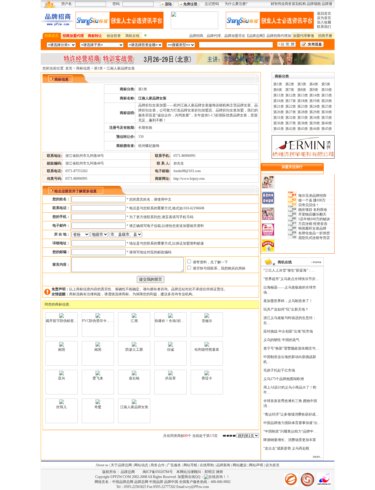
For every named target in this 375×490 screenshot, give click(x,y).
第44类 (314, 129)
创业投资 (114, 36)
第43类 (302, 129)
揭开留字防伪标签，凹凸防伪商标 (72, 321)
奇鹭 (97, 407)
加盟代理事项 (303, 36)
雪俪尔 (207, 321)
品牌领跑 (314, 4)
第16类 (278, 101)
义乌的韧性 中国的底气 (281, 340)
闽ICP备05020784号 (158, 472)
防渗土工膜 (134, 349)
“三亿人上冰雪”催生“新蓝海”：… (289, 270)
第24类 (314, 106)
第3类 (301, 84)
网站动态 (141, 465)
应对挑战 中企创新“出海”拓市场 (288, 331)
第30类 (326, 112)
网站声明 (255, 465)
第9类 (313, 90)
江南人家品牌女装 (134, 407)
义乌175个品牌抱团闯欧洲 (283, 379)
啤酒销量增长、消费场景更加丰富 (289, 440)
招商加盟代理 (73, 36)
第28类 (302, 112)
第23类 (302, 106)
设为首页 (324, 18)
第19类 (314, 101)
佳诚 (170, 349)
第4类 (313, 84)
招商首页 (52, 36)
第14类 (314, 95)
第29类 (314, 112)
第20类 (326, 101)
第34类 (314, 118)
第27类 (290, 112)
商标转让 (95, 36)
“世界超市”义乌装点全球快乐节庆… (291, 279)
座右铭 (134, 378)
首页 (68, 68)
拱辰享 (170, 378)
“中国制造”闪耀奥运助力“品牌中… (290, 431)
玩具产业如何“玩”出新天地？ (285, 309)
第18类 (302, 101)
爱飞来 (98, 378)
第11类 (278, 95)
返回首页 (324, 13)
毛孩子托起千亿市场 (279, 370)
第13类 (302, 95)
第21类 (278, 106)
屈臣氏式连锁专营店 (314, 238)
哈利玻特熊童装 (207, 349)
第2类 (289, 84)
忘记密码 (212, 4)
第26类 (278, 112)
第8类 (301, 90)
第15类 (326, 95)
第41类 (278, 129)
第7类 (289, 90)
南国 (61, 349)
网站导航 (190, 465)
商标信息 (83, 68)
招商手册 (325, 36)
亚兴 (61, 378)
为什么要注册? (236, 4)
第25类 (326, 106)
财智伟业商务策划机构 (288, 4)
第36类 (278, 123)
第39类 (314, 123)
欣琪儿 (61, 407)
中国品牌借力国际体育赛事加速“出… (292, 423)
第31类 (278, 118)
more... (318, 457)
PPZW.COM (122, 477)
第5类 (325, 84)
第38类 (302, 123)
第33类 (302, 118)
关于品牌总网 (121, 465)
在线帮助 (207, 465)
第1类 (98, 68)
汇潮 (134, 321)
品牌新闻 (223, 465)
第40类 (326, 123)
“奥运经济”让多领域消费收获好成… (291, 414)
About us (102, 465)
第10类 (326, 90)
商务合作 (158, 465)
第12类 (290, 95)
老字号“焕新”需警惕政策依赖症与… (291, 348)
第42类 (290, 129)
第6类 (277, 90)
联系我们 (324, 27)
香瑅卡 (207, 378)
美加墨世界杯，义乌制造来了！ (288, 301)
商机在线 (132, 36)
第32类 (290, 118)
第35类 (326, 118)
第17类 (290, 101)
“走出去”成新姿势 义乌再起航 (286, 448)
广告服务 (174, 465)
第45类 (326, 129)
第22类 (290, 106)
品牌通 (327, 4)
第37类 (290, 123)
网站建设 (240, 465)
